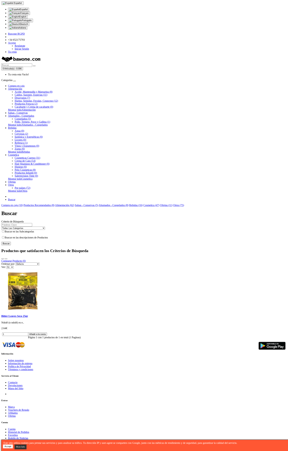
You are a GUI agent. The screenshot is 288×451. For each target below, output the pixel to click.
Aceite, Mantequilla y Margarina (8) (33, 91)
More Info (20, 446)
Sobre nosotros (16, 360)
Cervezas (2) (21, 133)
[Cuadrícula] (6, 258)
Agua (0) (19, 130)
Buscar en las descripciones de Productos (26, 237)
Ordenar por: (8, 263)
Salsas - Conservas (18, 112)
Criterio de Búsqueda (12, 221)
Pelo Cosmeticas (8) (25, 169)
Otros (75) (178, 205)
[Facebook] (11, 393)
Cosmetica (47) (151, 205)
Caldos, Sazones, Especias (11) (31, 94)
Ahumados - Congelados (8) (113, 205)
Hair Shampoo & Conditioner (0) (32, 163)
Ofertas (12, 181)
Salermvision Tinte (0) (26, 175)
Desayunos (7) (22, 97)
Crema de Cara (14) (25, 160)
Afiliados (13, 412)
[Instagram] (23, 393)
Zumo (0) (20, 148)
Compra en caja (16, 85)
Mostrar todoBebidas (19, 151)
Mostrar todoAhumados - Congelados (28, 124)
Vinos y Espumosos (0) (27, 145)
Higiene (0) (21, 166)
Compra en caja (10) (12, 205)
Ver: (3, 267)
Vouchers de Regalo (18, 409)
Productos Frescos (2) (26, 103)
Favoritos (13, 435)
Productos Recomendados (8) (39, 205)
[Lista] (2, 258)
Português (27, 20)
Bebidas (12, 127)
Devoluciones (15, 385)
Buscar (11, 199)
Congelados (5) (23, 118)
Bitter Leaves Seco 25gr (14, 316)
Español (24, 9)
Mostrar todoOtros (17, 190)
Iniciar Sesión (22, 48)
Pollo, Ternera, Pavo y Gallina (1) (32, 121)
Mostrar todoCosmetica (20, 178)
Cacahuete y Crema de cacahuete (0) (34, 106)
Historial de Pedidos (18, 432)
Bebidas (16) (136, 205)
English (22, 17)
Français (24, 13)
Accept (7, 446)
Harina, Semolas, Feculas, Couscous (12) (36, 100)
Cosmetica (13, 154)
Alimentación (15, 88)
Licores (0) (20, 139)
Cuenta (12, 429)
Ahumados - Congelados (21, 115)
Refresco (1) (21, 142)
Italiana (22, 28)
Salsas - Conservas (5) (86, 205)
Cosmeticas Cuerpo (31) (27, 157)
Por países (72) (22, 187)
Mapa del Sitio (15, 388)
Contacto (13, 382)
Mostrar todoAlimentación (22, 109)
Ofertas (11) (166, 205)
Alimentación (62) (64, 205)
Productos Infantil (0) (26, 172)
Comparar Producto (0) (13, 260)
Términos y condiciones (20, 369)
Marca (11, 406)
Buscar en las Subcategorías (19, 231)
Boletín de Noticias (18, 438)
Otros (11, 184)
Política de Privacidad (19, 366)
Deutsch (24, 24)
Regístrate (20, 45)
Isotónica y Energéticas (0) (29, 136)
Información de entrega (20, 363)
